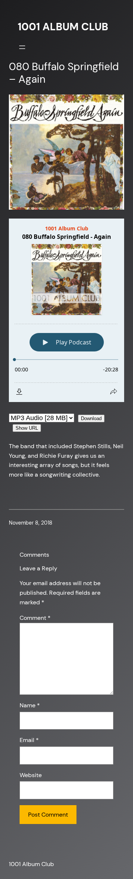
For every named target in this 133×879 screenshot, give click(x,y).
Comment (35, 618)
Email (29, 740)
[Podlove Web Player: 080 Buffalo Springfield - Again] (66, 310)
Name (30, 705)
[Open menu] (22, 47)
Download (91, 418)
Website (31, 775)
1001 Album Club (63, 27)
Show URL (27, 428)
